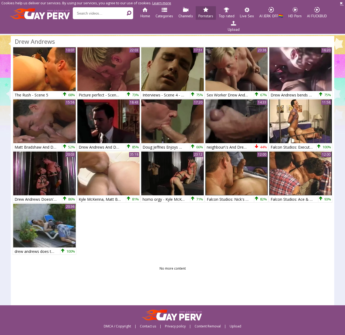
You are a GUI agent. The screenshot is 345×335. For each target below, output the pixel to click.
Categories (164, 16)
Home (145, 16)
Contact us (148, 326)
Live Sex (247, 16)
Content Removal (208, 326)
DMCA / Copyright (117, 326)
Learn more (161, 3)
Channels (185, 16)
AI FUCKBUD (317, 16)
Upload (234, 29)
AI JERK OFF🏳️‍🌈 (271, 16)
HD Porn (295, 16)
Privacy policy (175, 326)
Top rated (226, 16)
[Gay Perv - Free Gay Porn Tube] (41, 13)
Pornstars (205, 16)
